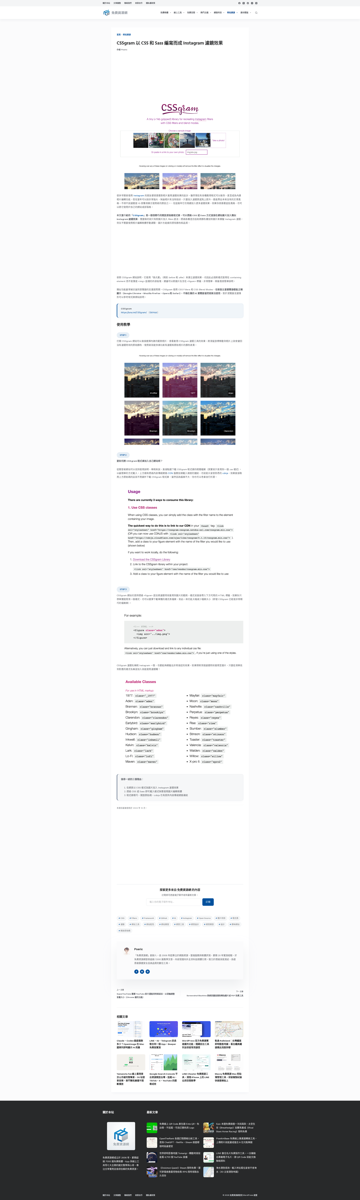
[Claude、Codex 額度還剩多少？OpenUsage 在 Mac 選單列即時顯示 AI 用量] (131, 1029)
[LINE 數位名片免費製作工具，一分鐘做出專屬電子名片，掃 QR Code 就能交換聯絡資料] (208, 1157)
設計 (222, 924)
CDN (170, 473)
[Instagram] (252, 3)
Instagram (138, 195)
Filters (133, 918)
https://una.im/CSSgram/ (134, 312)
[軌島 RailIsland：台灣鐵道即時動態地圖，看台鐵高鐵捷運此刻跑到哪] (229, 1029)
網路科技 (218, 12)
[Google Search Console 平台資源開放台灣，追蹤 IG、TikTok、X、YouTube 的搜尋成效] (163, 1062)
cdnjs (225, 473)
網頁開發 (209, 924)
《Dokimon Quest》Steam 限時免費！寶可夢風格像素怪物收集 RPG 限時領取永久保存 (180, 1172)
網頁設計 (194, 924)
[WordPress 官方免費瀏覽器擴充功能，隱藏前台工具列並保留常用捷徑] (196, 1029)
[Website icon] (142, 972)
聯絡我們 (128, 3)
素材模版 (244, 12)
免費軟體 (164, 12)
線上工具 (178, 12)
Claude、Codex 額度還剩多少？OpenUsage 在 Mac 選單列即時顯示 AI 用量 (130, 1044)
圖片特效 (220, 918)
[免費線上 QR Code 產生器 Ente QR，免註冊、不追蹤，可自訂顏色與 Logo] (152, 1128)
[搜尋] (256, 13)
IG (174, 918)
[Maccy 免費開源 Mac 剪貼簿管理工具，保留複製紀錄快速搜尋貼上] (229, 1062)
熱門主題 (204, 12)
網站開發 (164, 924)
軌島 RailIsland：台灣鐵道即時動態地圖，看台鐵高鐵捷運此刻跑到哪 (228, 1044)
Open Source (204, 918)
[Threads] (256, 3)
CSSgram (138, 215)
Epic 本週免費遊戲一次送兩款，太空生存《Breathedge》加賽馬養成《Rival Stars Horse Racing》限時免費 (235, 1128)
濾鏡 (121, 924)
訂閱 (208, 902)
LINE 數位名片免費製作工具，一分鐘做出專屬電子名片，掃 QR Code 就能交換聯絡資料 (236, 1157)
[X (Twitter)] (244, 3)
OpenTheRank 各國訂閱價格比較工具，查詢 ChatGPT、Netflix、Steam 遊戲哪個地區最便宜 (179, 1142)
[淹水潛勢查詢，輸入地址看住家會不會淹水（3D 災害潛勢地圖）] (208, 1172)
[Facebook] (239, 3)
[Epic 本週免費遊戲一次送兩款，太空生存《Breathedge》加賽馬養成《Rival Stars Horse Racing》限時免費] (208, 1128)
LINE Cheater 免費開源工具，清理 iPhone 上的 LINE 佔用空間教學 (195, 1077)
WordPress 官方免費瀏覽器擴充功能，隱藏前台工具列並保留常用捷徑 (195, 1044)
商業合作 (138, 3)
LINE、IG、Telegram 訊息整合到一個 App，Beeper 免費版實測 (162, 1044)
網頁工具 (179, 924)
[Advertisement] (180, 76)
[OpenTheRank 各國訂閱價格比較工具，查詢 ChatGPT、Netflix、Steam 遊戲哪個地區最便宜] (152, 1142)
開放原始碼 (124, 931)
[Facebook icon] (136, 972)
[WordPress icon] (148, 972)
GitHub (153, 312)
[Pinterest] (248, 3)
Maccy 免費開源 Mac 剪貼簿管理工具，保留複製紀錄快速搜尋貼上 (228, 1077)
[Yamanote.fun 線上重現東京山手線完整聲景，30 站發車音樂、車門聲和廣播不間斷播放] (131, 1062)
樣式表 (234, 918)
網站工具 (134, 924)
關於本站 (106, 3)
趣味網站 (234, 924)
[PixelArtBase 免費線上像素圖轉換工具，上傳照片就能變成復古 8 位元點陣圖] (208, 1142)
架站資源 (231, 12)
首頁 (119, 34)
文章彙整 (117, 3)
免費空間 (191, 12)
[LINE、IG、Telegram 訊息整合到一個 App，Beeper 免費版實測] (163, 1029)
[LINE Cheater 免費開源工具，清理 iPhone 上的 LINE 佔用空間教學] (196, 1062)
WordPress (248, 1195)
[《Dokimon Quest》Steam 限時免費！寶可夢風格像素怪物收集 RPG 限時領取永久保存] (152, 1172)
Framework (148, 918)
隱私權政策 (150, 3)
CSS (121, 918)
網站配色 (149, 924)
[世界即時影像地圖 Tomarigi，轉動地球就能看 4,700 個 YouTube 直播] (152, 1157)
